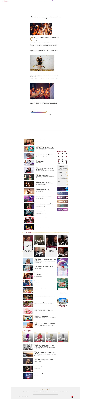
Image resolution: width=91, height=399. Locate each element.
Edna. (6, 1)
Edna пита (27, 232)
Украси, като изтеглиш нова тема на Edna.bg (62, 305)
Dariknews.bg (37, 391)
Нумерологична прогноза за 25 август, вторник (62, 175)
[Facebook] (47, 389)
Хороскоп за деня (61, 151)
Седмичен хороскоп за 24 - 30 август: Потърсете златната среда (62, 178)
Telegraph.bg (53, 391)
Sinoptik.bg (44, 391)
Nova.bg (34, 391)
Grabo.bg (56, 391)
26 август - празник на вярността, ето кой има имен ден (62, 172)
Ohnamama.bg (27, 391)
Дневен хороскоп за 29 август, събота (62, 181)
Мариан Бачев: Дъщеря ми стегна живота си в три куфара (62, 169)
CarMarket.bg (63, 391)
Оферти (28, 331)
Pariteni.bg (60, 391)
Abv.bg (24, 391)
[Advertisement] (40, 122)
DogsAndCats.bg (49, 391)
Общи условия (26, 396)
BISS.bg (67, 391)
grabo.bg (37, 160)
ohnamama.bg (41, 146)
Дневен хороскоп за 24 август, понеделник (62, 184)
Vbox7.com (41, 391)
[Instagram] (49, 389)
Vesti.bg (31, 391)
